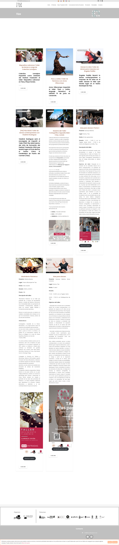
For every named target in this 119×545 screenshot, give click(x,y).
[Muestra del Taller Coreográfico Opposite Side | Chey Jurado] (59, 110)
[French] (66, 1)
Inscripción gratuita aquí (60, 449)
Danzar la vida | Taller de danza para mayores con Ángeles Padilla (89, 69)
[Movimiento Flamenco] (29, 258)
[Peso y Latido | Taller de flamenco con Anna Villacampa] (59, 49)
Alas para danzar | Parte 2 (89, 128)
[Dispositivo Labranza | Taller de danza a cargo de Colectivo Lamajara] (29, 49)
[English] (61, 1)
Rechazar (115, 542)
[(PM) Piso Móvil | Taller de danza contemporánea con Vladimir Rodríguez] (29, 110)
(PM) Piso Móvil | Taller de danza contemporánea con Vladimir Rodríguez (29, 133)
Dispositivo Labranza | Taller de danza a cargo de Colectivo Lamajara (29, 67)
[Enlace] (19, 5)
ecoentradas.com (64, 203)
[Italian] (69, 1)
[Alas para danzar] (59, 258)
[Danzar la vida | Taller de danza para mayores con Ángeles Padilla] (89, 49)
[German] (64, 1)
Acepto (109, 542)
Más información (26, 543)
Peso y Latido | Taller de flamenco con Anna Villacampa (59, 81)
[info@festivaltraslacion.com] (83, 533)
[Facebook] (87, 537)
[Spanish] (58, 1)
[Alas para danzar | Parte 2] (89, 110)
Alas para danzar (59, 276)
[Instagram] (91, 537)
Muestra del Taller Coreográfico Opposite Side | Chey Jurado (59, 133)
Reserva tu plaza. (85, 245)
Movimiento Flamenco (29, 276)
